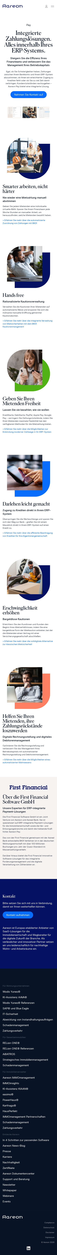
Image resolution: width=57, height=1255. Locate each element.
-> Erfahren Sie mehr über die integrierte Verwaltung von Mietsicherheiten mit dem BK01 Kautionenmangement (27, 323)
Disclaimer (50, 1232)
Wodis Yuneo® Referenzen (18, 1002)
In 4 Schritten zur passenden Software (26, 1140)
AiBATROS (9, 1054)
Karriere (7, 1156)
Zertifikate (8, 1168)
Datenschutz (48, 1227)
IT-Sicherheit (10, 1014)
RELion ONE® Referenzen (18, 1048)
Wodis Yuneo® (11, 991)
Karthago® (9, 1105)
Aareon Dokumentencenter (18, 1173)
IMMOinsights (11, 1083)
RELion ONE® (11, 1043)
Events (7, 1201)
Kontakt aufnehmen (17, 915)
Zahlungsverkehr (13, 1030)
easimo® (8, 1094)
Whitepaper (10, 1190)
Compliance (49, 1223)
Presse (7, 1151)
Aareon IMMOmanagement (19, 1077)
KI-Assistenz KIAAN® (15, 1088)
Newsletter (9, 1184)
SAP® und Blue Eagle (16, 1008)
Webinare (8, 1195)
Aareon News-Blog (14, 1145)
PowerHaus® (10, 1100)
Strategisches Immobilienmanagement (25, 1059)
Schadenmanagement (16, 1025)
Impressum (49, 1237)
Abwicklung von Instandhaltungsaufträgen (28, 1019)
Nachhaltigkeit (11, 1162)
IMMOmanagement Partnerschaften (24, 1116)
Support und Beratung (16, 1179)
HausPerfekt (10, 1111)
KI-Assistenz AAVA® (15, 997)
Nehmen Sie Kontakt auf (28, 94)
